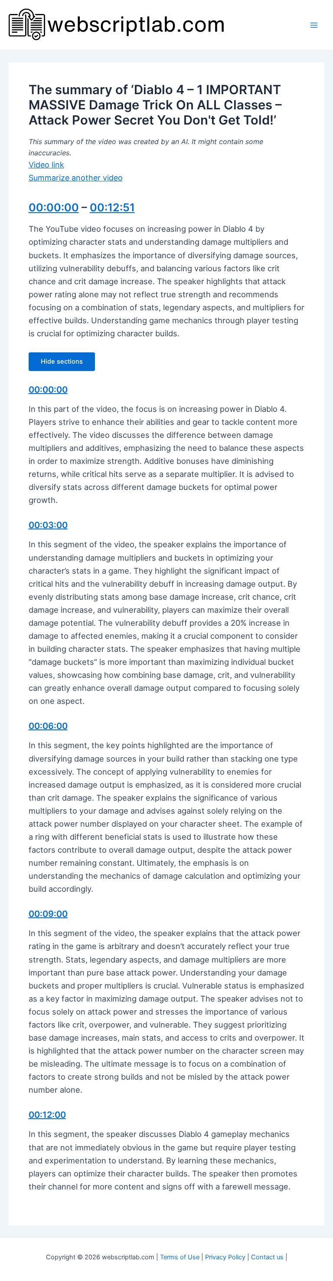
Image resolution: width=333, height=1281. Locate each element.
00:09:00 (48, 914)
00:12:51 (112, 207)
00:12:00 (47, 1115)
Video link (46, 164)
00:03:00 (48, 525)
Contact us (267, 1257)
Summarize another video (76, 177)
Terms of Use (179, 1257)
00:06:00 (48, 726)
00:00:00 (54, 207)
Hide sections (62, 361)
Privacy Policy (225, 1257)
